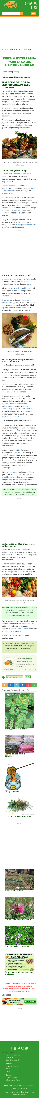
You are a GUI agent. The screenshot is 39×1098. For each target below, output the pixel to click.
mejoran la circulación (10, 416)
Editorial (28, 659)
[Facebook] (12, 1049)
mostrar (15, 72)
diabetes (12, 411)
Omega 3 (14, 219)
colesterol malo (8, 193)
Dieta (7, 49)
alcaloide (5, 477)
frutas (4, 113)
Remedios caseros (12, 1066)
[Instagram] (22, 1049)
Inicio (3, 49)
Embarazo (9, 1071)
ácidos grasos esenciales (26, 224)
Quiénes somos (11, 1077)
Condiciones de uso (11, 1092)
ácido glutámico (19, 435)
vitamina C (17, 452)
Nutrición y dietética (13, 1055)
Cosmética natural (12, 1060)
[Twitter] (18, 1049)
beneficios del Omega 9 (23, 288)
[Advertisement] (19, 34)
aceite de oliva (21, 174)
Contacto (9, 1075)
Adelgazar (9, 1057)
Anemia (8, 1069)
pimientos (11, 472)
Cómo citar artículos (13, 1080)
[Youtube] (15, 1049)
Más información (10, 635)
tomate (6, 425)
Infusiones (9, 1064)
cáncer (29, 284)
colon (26, 465)
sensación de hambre (19, 629)
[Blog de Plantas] (26, 1049)
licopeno (12, 455)
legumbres (6, 116)
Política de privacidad (26, 1092)
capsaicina (15, 477)
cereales (28, 113)
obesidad (11, 621)
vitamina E (17, 210)
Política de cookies (19, 1095)
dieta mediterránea (15, 677)
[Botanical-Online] (11, 5)
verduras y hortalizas (16, 113)
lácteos (22, 125)
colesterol (26, 409)
